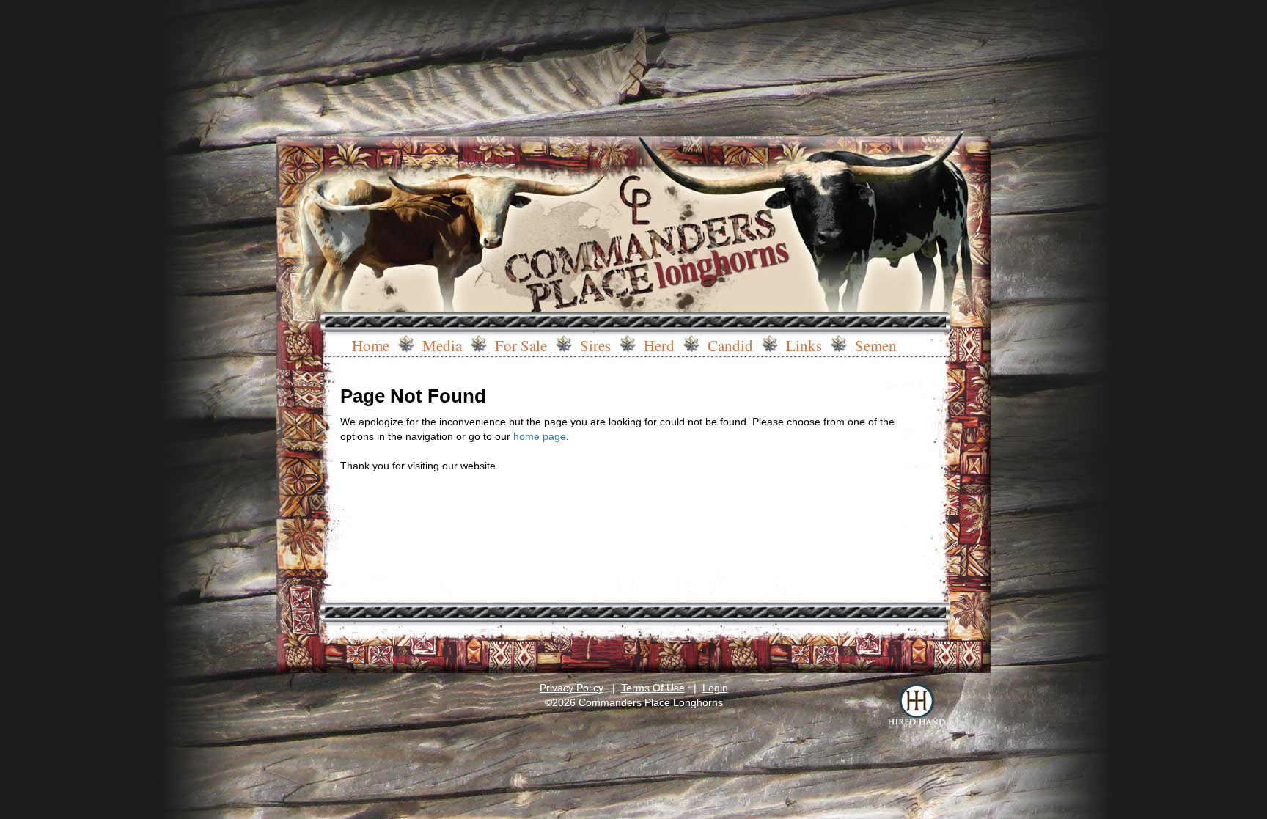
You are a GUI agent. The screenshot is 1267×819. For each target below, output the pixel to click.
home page (539, 436)
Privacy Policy (571, 688)
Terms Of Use (653, 688)
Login (715, 688)
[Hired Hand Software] (916, 706)
